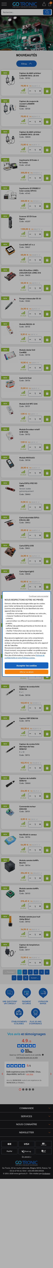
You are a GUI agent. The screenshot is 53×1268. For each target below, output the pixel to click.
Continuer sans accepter (38, 596)
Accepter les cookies (26, 665)
